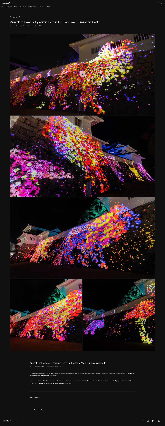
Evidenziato (9, 6)
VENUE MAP (41, 6)
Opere (15, 6)
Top (3, 6)
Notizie (48, 6)
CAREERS (22, 421)
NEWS (15, 421)
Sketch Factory (32, 6)
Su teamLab (23, 6)
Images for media (34, 397)
